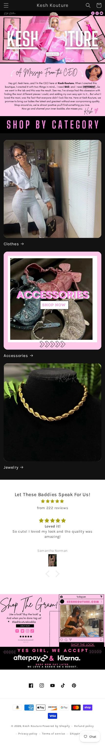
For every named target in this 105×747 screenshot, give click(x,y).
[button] (6, 5)
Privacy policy (27, 733)
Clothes (11, 243)
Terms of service (53, 733)
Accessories (16, 355)
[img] (52, 501)
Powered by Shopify (56, 726)
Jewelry (11, 467)
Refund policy (84, 726)
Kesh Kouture (32, 726)
